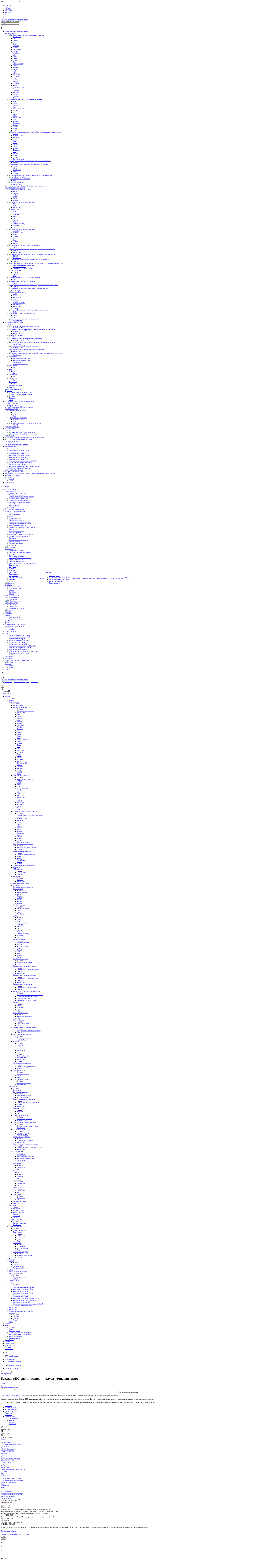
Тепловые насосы (23, 1074)
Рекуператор (21, 1198)
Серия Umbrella (6, 1462)
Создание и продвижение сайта (11, 1534)
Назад (13, 698)
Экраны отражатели (11, 403)
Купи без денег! (6, 1491)
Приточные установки (24, 1119)
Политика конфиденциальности (12, 1480)
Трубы (19, 919)
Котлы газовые (22, 892)
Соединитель (21, 1191)
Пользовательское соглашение (11, 1478)
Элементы (12, 1424)
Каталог (11, 700)
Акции (11, 1329)
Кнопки (11, 1420)
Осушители (21, 1246)
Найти (3, 1538)
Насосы (19, 1005)
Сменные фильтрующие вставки (28, 1126)
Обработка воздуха (11, 409)
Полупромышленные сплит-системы (29, 815)
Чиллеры (20, 880)
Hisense (7, 430)
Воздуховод (21, 1167)
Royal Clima (5, 1466)
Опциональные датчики (25, 1140)
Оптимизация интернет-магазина (12, 1395)
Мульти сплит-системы (25, 779)
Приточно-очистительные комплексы (29, 1147)
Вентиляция (9, 324)
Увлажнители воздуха (24, 1255)
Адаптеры (8, 391)
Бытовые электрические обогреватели (30, 995)
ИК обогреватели (23, 908)
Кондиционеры (10, 33)
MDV (3, 1473)
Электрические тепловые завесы (28, 978)
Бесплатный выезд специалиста (11, 1495)
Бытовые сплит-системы (25, 711)
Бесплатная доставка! (8, 1496)
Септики (8, 477)
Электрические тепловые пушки (28, 969)
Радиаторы (20, 1045)
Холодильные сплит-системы (27, 847)
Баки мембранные (23, 1023)
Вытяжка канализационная (26, 1038)
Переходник (21, 1183)
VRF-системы (21, 872)
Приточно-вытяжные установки (28, 1102)
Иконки (11, 1422)
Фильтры (4, 1453)
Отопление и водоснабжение (15, 188)
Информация (5, 1475)
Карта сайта (5, 1486)
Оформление (13, 1418)
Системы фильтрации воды (26, 1067)
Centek (7, 448)
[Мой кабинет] (2, 676)
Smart (2, 1457)
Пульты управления (23, 1133)
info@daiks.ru (6, 1374)
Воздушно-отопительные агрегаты (28, 1031)
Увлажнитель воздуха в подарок (12, 1493)
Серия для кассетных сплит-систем (13, 1469)
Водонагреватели (23, 943)
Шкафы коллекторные (24, 962)
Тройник (20, 1176)
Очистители (21, 1235)
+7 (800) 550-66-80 (7, 693)
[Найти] (2, 26)
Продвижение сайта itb (8, 1531)
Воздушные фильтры (24, 1095)
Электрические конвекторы (26, 987)
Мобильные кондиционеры (26, 854)
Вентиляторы (21, 1155)
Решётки (20, 1111)
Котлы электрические (24, 1016)
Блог (2, 1484)
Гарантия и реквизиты (8, 1482)
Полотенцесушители (24, 1083)
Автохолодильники (11, 441)
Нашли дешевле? (6, 1498)
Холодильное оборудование (10, 1459)
